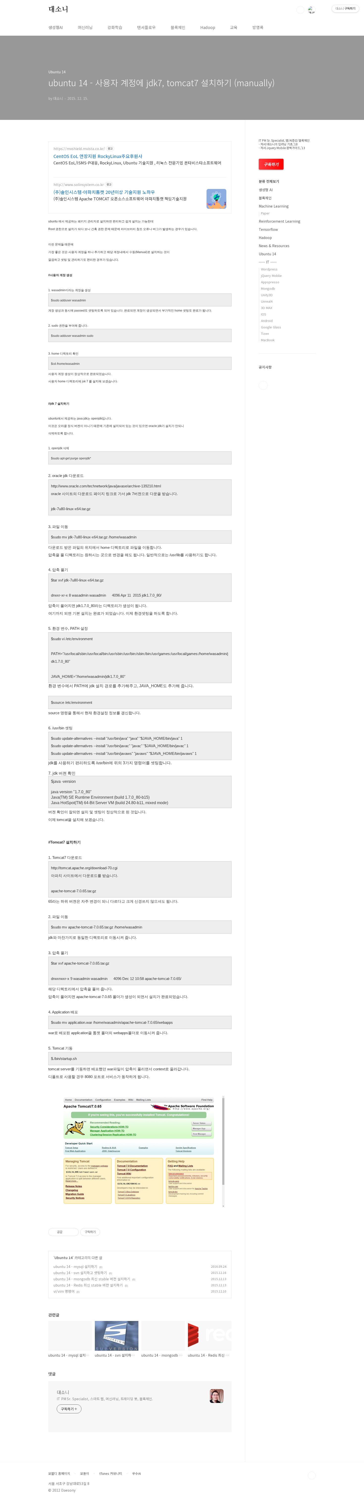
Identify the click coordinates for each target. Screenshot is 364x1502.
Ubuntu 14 (63, 1257)
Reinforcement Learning (279, 221)
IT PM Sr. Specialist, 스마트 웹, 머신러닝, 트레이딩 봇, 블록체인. (105, 1398)
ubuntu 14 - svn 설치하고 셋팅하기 (80, 1272)
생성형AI (55, 27)
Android (267, 320)
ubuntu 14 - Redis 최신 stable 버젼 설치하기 (88, 1285)
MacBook (268, 340)
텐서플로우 (146, 27)
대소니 (58, 9)
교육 (233, 27)
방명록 (257, 27)
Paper (265, 213)
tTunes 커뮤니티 (110, 1474)
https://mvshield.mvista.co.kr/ (79, 149)
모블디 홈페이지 (59, 1474)
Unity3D (267, 294)
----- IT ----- (268, 262)
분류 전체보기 (269, 181)
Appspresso (270, 282)
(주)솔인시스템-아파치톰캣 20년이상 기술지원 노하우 (104, 192)
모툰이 (84, 1474)
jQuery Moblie (271, 275)
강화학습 (114, 27)
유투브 (263, 385)
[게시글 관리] (73, 1232)
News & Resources (274, 245)
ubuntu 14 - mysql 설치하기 (75, 1266)
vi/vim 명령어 (64, 1291)
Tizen (265, 333)
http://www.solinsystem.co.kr (78, 185)
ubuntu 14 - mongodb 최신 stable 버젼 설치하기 (91, 1278)
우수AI (136, 1474)
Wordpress (269, 269)
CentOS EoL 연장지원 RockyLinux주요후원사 (97, 156)
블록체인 (178, 27)
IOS (263, 314)
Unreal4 (266, 301)
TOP (312, 1475)
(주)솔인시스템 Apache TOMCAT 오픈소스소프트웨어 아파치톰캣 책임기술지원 (120, 198)
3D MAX (266, 307)
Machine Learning (274, 206)
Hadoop (207, 27)
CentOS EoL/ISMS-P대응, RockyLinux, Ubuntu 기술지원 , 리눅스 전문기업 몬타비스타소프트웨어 (137, 162)
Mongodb (268, 288)
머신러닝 (85, 27)
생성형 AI (266, 189)
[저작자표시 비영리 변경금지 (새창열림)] (106, 1232)
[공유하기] (67, 1232)
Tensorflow (268, 229)
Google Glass (271, 327)
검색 (300, 10)
